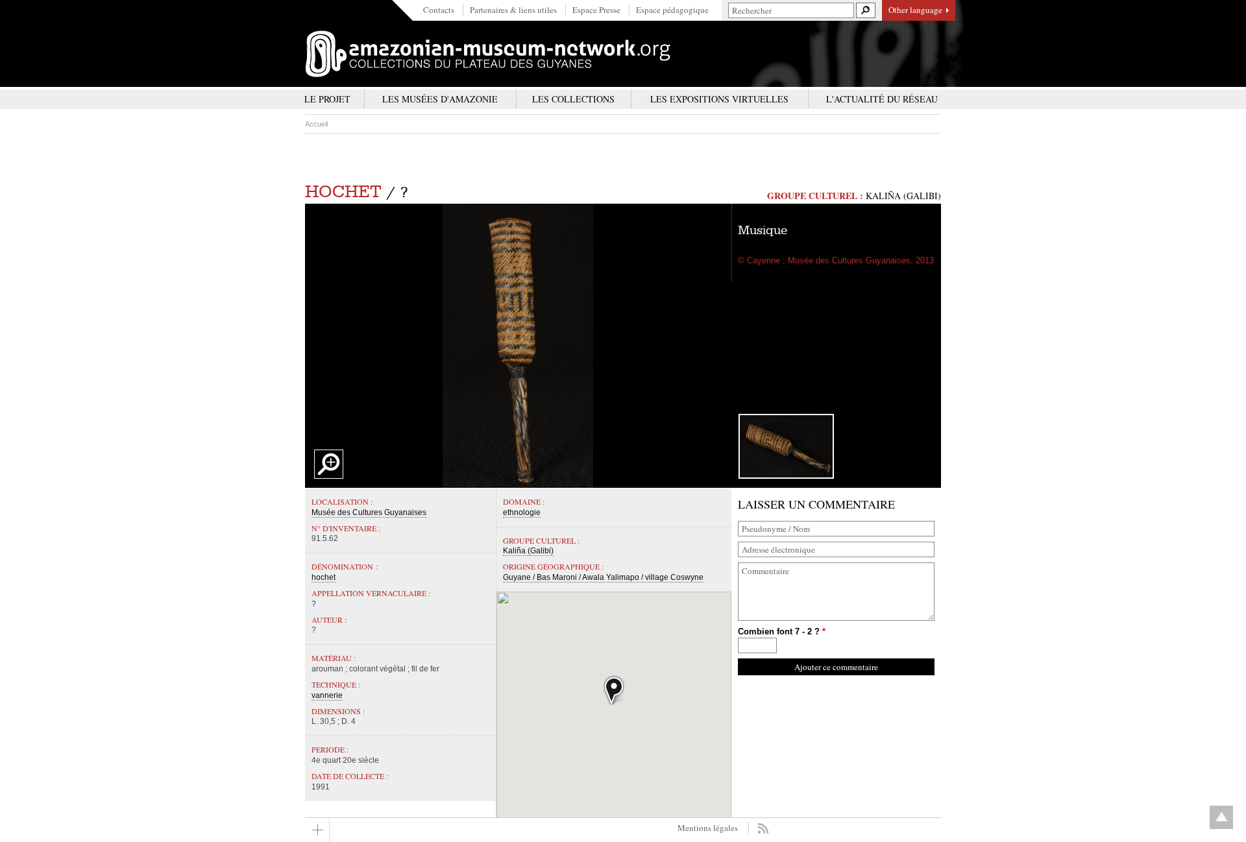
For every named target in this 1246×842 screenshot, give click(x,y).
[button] (614, 690)
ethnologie (522, 512)
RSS (762, 828)
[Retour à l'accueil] (488, 53)
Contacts (438, 10)
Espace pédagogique (672, 10)
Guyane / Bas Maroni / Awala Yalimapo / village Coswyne (603, 577)
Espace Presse (596, 10)
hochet (343, 192)
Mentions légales (708, 828)
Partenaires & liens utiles (513, 10)
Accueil (316, 124)
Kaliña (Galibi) (903, 195)
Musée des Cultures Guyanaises (369, 512)
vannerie (327, 695)
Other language (915, 10)
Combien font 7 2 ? (781, 631)
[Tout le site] (317, 830)
